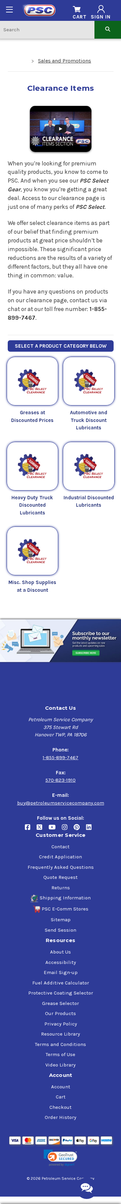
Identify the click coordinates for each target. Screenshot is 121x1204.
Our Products (60, 1013)
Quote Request (60, 877)
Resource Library (60, 1034)
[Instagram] (68, 829)
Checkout (60, 1107)
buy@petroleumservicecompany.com (60, 803)
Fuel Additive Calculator (60, 983)
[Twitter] (42, 829)
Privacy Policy (60, 1024)
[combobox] (47, 29)
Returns (60, 888)
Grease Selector (60, 1003)
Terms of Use (60, 1054)
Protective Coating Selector (60, 993)
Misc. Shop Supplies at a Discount (32, 586)
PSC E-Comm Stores (65, 909)
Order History (60, 1117)
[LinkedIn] (91, 829)
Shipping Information (65, 898)
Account (60, 1087)
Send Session (60, 930)
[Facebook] (31, 829)
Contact (60, 847)
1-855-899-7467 (60, 757)
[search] (107, 29)
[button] (60, 1158)
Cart (61, 1097)
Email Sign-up (61, 972)
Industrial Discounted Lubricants (89, 501)
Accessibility (60, 962)
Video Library (60, 1065)
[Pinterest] (80, 829)
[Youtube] (55, 829)
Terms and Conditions (60, 1044)
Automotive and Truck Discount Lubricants (88, 420)
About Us (60, 952)
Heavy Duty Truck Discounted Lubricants (32, 505)
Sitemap (61, 920)
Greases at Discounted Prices (32, 416)
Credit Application (60, 857)
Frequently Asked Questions (61, 867)
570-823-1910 (60, 780)
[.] (60, 128)
